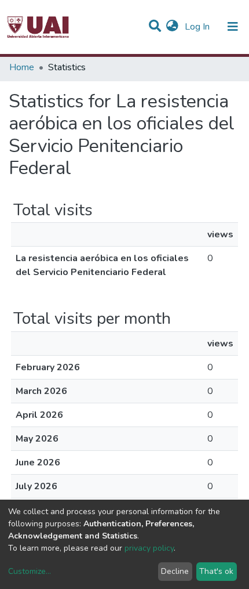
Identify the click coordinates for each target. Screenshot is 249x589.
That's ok (216, 571)
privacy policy (149, 548)
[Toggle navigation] (233, 26)
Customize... (29, 571)
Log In (198, 26)
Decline (175, 571)
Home (21, 67)
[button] (172, 27)
